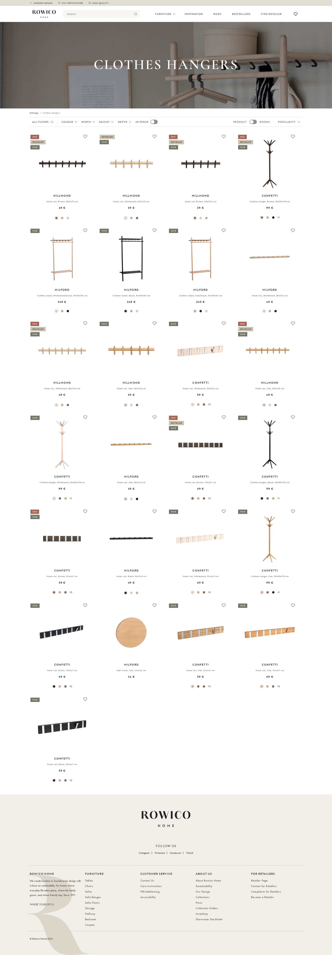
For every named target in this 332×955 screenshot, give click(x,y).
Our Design (203, 891)
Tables (89, 880)
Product (240, 122)
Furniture (163, 14)
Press (199, 902)
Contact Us (147, 880)
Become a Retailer (262, 897)
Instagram (144, 853)
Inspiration (194, 14)
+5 (209, 404)
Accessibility (148, 897)
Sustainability (204, 886)
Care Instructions (151, 886)
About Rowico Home (208, 880)
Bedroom (90, 919)
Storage (90, 908)
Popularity (287, 122)
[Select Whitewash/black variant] (56, 311)
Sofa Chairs (92, 902)
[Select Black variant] (273, 217)
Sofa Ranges (93, 897)
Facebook (175, 853)
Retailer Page (259, 880)
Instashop (202, 914)
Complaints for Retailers (266, 891)
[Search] (135, 14)
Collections (203, 897)
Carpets (90, 925)
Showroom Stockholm (209, 919)
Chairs (89, 886)
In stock (142, 122)
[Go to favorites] (295, 14)
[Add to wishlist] (85, 136)
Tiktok (189, 853)
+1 (278, 217)
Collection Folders (207, 908)
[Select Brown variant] (56, 218)
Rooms (265, 122)
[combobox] (97, 14)
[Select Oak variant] (62, 218)
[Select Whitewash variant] (68, 218)
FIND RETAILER (271, 14)
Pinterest (160, 853)
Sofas (88, 891)
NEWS (217, 14)
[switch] (154, 122)
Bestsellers (241, 14)
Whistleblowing (150, 891)
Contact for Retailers (264, 886)
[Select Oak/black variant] (62, 311)
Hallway (34, 112)
